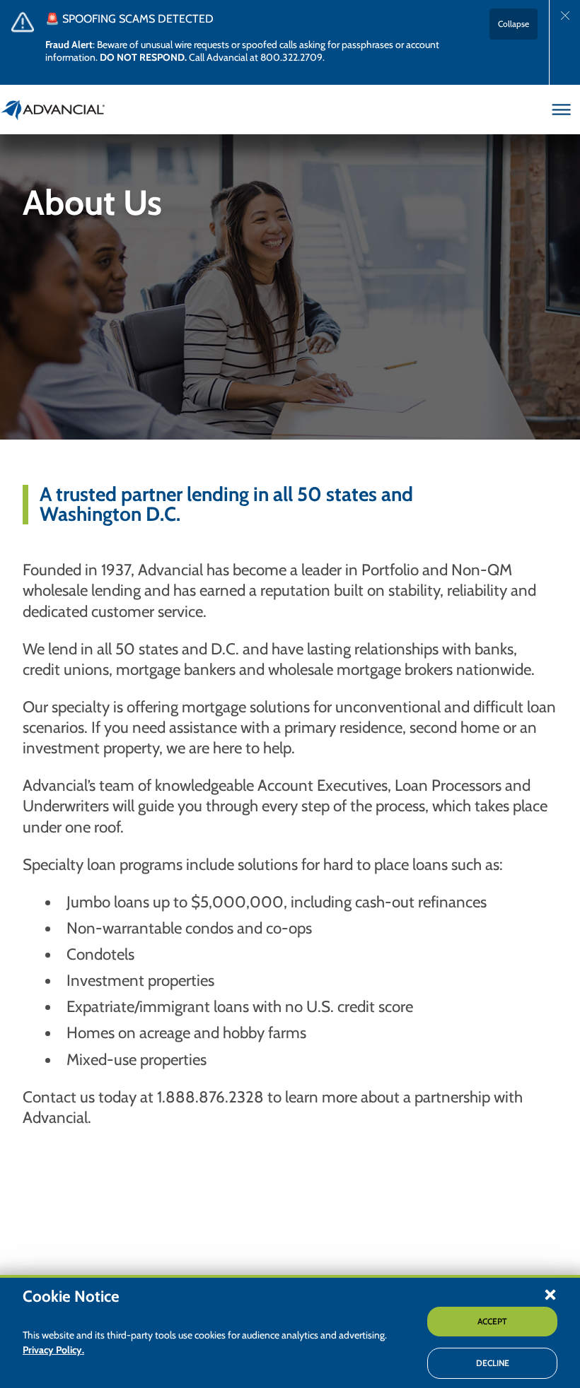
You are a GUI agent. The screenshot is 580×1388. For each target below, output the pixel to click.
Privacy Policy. (53, 1349)
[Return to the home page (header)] (53, 109)
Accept (492, 1321)
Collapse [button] (513, 23)
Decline (492, 1363)
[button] (550, 1294)
